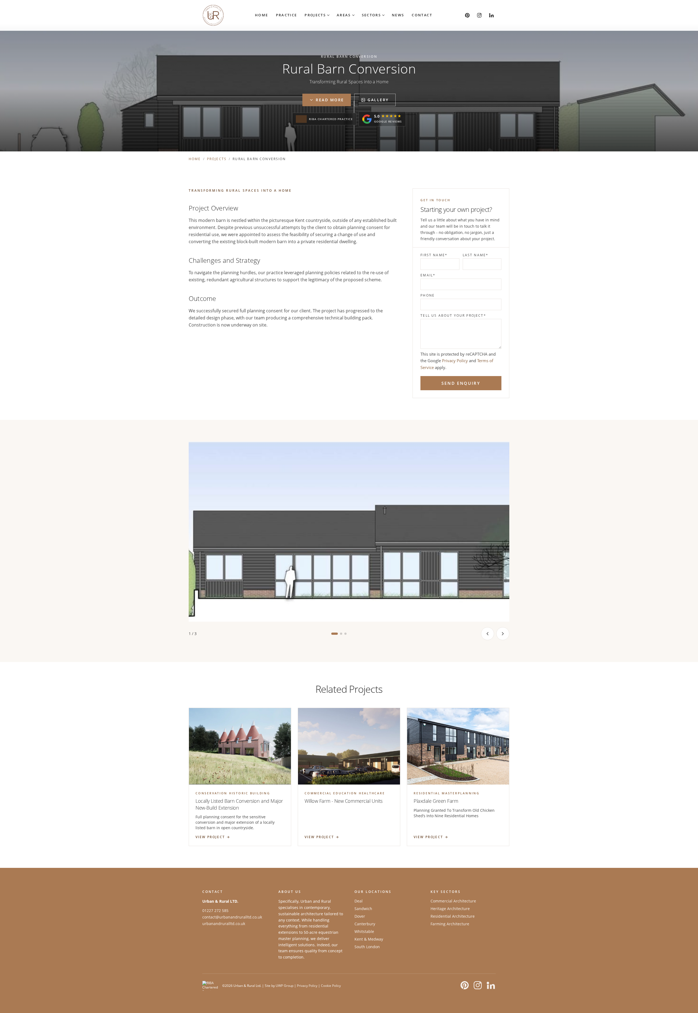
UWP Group (284, 985)
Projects (315, 15)
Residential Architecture (453, 916)
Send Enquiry (460, 383)
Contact (422, 15)
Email (427, 275)
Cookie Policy (331, 985)
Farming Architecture (450, 923)
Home (261, 15)
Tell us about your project (453, 315)
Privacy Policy (455, 360)
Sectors (371, 15)
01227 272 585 (215, 910)
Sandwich (363, 908)
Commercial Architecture (453, 901)
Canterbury (364, 923)
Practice (286, 15)
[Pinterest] (467, 15)
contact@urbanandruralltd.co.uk (232, 917)
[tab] (334, 634)
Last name (476, 255)
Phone (427, 295)
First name (433, 255)
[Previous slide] (487, 633)
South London (367, 946)
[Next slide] (502, 633)
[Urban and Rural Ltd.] (213, 15)
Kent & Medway (368, 939)
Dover (359, 916)
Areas (344, 15)
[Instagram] (479, 15)
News (398, 15)
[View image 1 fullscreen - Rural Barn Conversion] (349, 532)
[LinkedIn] (491, 15)
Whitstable (364, 931)
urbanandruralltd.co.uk (223, 923)
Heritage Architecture (450, 908)
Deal (358, 901)
